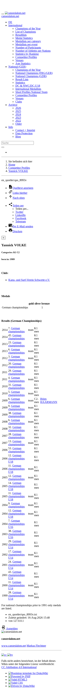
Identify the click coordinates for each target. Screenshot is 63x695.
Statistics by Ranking (27, 53)
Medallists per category (28, 41)
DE (10, 22)
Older (18, 123)
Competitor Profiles (26, 57)
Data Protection (24, 133)
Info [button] (10, 127)
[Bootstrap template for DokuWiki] (28, 673)
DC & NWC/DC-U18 (27, 85)
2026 (18, 107)
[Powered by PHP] (19, 676)
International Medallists (28, 88)
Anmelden (12, 628)
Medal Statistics (24, 38)
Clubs (18, 101)
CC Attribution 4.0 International (19, 667)
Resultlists (21, 34)
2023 (18, 117)
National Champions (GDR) (31, 76)
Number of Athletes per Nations (33, 50)
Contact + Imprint (25, 130)
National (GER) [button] (17, 66)
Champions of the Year (28, 28)
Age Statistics (22, 63)
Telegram (20, 221)
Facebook (20, 218)
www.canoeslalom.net (13, 645)
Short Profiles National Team (31, 92)
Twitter (19, 211)
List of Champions (25, 31)
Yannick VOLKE (18, 170)
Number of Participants (28, 47)
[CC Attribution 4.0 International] (7, 654)
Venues (19, 60)
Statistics (20, 82)
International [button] (15, 25)
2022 (18, 120)
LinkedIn (20, 215)
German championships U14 (16, 544)
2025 (18, 111)
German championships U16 (16, 524)
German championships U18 (16, 458)
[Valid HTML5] (17, 679)
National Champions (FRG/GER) (34, 72)
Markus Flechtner (36, 645)
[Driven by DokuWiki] (21, 685)
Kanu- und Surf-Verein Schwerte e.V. (29, 279)
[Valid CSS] (15, 682)
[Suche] (2, 147)
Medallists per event (26, 44)
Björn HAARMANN (48, 400)
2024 (18, 114)
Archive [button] (12, 104)
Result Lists (21, 79)
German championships (16, 330)
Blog (18, 136)
